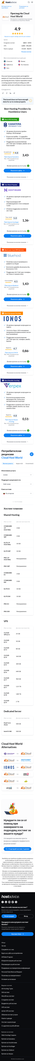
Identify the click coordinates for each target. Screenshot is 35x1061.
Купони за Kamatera (8, 1039)
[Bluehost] (12, 255)
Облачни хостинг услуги (9, 1014)
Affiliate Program (7, 957)
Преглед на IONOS (11, 352)
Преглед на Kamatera (11, 157)
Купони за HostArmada (9, 1042)
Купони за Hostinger (8, 1046)
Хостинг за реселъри (8, 1022)
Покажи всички (26, 51)
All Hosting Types (7, 988)
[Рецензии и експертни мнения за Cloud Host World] (2, 93)
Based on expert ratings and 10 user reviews (18, 36)
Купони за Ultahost (7, 1050)
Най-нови (7, 484)
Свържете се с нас (7, 949)
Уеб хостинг (5, 992)
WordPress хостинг (7, 996)
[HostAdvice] (9, 2)
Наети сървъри (6, 1018)
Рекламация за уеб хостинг (10, 964)
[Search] (28, 2)
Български (10, 493)
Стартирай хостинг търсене (18, 849)
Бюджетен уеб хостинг (9, 1003)
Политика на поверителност (11, 975)
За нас (3, 946)
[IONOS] (12, 318)
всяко (5, 475)
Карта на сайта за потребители (11, 953)
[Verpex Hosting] (12, 385)
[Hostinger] (12, 190)
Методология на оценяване (6, 7)
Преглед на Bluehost (11, 285)
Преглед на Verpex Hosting (11, 420)
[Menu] (32, 2)
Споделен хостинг (7, 1000)
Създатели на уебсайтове (10, 1026)
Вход (26, 916)
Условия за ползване (8, 979)
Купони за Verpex (7, 1054)
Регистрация (9, 916)
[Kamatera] (12, 124)
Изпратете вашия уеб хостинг (11, 960)
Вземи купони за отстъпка (18, 166)
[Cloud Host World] (5, 17)
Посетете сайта (16, 170)
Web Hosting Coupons (8, 1035)
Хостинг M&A (16, 934)
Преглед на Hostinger (11, 222)
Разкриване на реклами (23, 7)
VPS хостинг (5, 1007)
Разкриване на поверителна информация (15, 968)
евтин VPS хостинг (7, 1011)
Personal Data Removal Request (11, 972)
